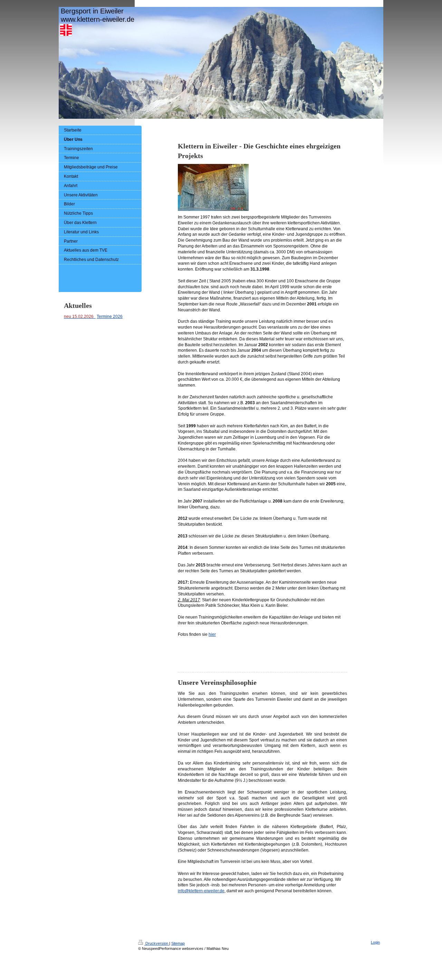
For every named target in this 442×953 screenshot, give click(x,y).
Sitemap (178, 943)
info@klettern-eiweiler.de (201, 890)
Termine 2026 (110, 316)
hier (212, 634)
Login (375, 942)
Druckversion (156, 943)
